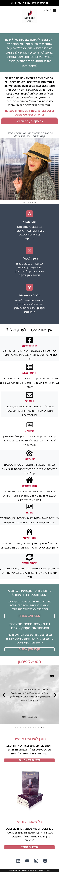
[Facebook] (42, 863)
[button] (3, 695)
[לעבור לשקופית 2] (41, 727)
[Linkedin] (16, 863)
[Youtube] (25, 863)
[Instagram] (34, 863)
